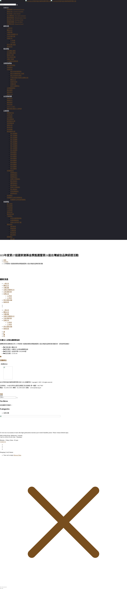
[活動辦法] (0, 356)
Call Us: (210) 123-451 (6, 437)
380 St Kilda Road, (5, 435)
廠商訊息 (6, 302)
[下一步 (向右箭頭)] (2, 588)
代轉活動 (6, 287)
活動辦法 (3, 360)
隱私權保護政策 (5, 391)
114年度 (9, 296)
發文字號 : (8, 351)
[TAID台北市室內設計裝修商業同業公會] (12, 1)
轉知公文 (6, 285)
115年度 (9, 298)
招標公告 (6, 294)
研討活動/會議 (7, 300)
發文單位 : (8, 349)
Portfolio (5, 261)
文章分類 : (8, 347)
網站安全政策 (15, 391)
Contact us (3, 442)
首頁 (4, 260)
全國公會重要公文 (9, 289)
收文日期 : (8, 353)
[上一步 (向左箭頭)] (0, 588)
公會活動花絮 (7, 292)
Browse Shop (17, 455)
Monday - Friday (4, 440)
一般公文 (6, 283)
